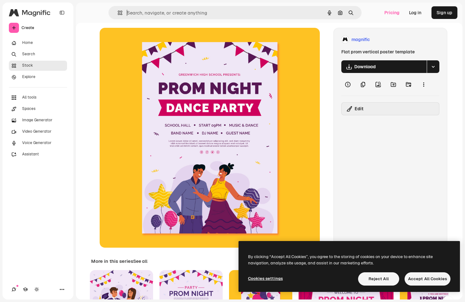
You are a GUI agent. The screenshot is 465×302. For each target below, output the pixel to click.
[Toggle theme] (37, 289)
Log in (415, 12)
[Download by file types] (433, 66)
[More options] (423, 84)
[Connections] (14, 289)
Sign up (444, 12)
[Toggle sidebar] (62, 13)
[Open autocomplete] (117, 12)
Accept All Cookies (427, 278)
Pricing (392, 12)
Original (140, 40)
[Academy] (25, 289)
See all (140, 261)
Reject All (379, 278)
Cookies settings (265, 278)
